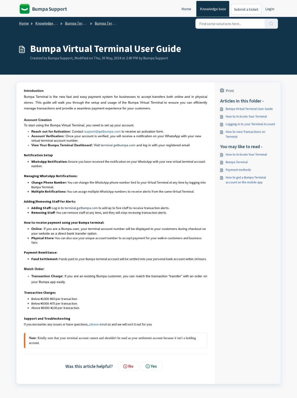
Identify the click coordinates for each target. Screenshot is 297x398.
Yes (154, 366)
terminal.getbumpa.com (118, 145)
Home (186, 8)
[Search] (271, 24)
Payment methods (238, 170)
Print (230, 90)
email (103, 324)
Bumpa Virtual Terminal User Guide (249, 109)
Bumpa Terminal (78, 23)
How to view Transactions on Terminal (245, 134)
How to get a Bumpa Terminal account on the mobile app (246, 179)
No (130, 366)
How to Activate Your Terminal (246, 116)
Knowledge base (213, 8)
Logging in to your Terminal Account (250, 124)
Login (269, 8)
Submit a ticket (246, 9)
